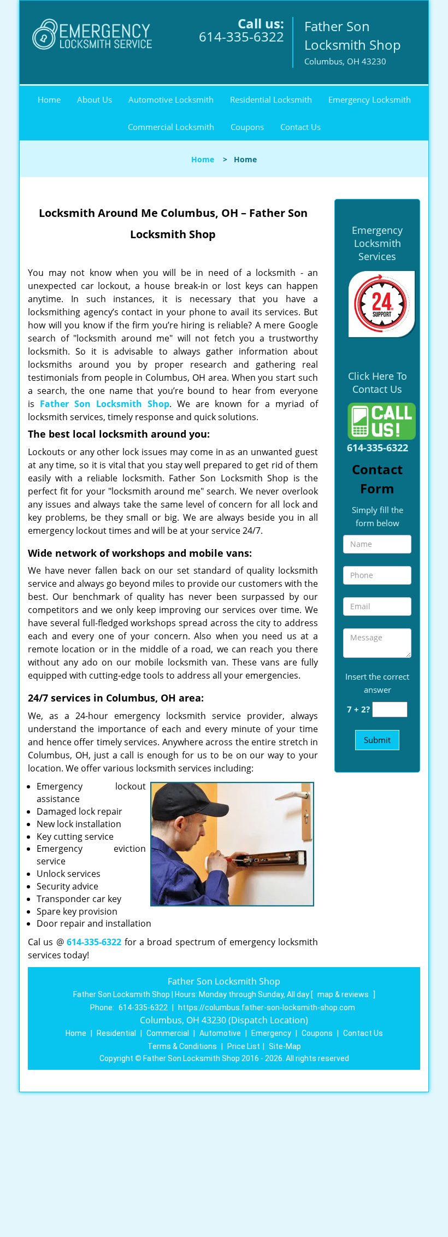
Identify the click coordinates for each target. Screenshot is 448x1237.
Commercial (167, 1033)
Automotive (220, 1033)
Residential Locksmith (271, 99)
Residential (116, 1033)
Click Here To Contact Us (377, 382)
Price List (243, 1046)
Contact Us (300, 126)
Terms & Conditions (182, 1046)
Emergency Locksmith (369, 99)
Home (49, 99)
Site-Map (285, 1046)
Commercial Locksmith (171, 126)
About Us (94, 99)
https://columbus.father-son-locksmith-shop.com (266, 1007)
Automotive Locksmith (171, 99)
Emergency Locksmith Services (377, 243)
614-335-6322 (241, 36)
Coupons (247, 126)
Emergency (271, 1033)
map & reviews (343, 994)
